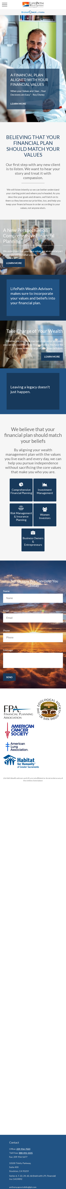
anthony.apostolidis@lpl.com (22, 1187)
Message (8, 650)
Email (6, 610)
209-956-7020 (23, 1149)
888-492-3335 (26, 1153)
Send (9, 677)
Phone (6, 630)
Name (6, 591)
